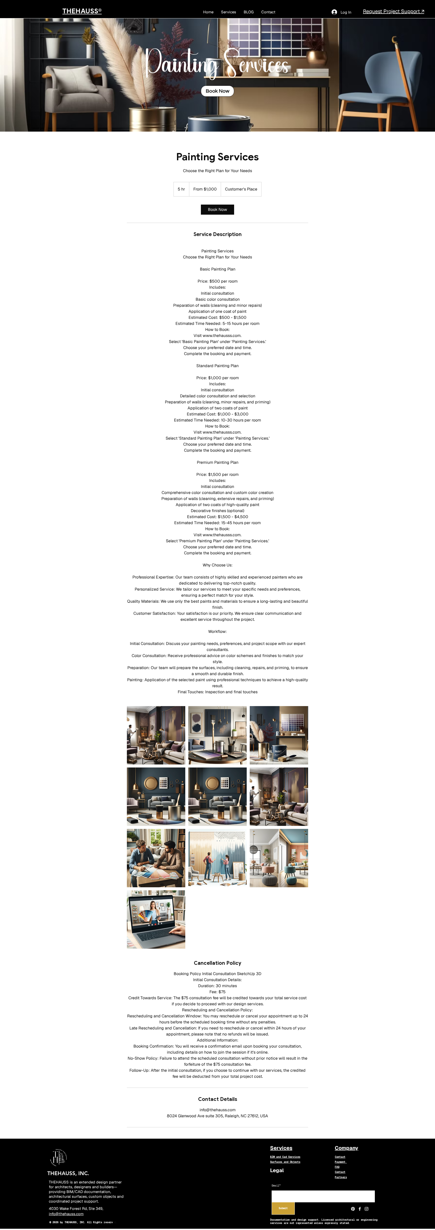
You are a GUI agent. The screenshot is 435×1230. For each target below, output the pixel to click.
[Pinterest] (352, 1208)
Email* (276, 1185)
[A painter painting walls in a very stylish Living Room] (156, 735)
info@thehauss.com (66, 1213)
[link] (217, 91)
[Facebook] (359, 1208)
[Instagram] (366, 1208)
